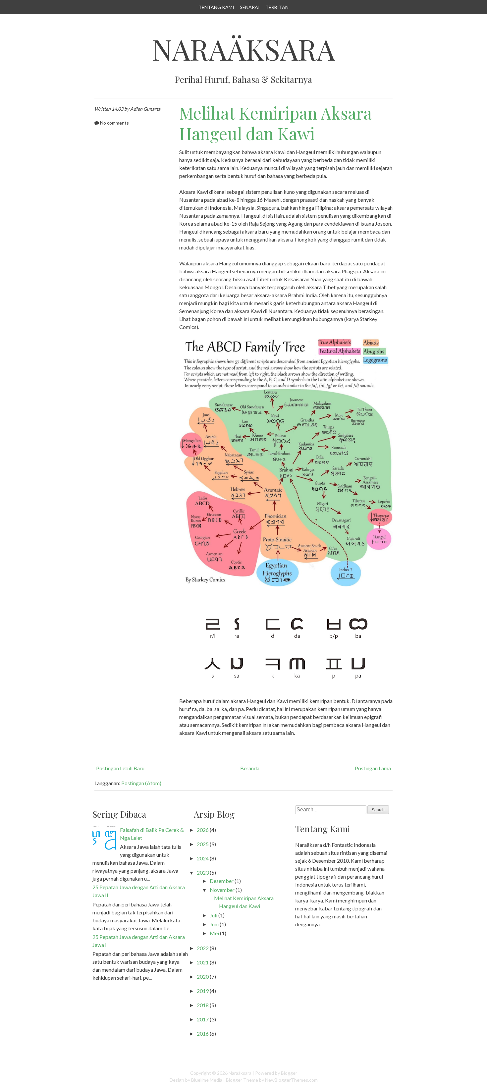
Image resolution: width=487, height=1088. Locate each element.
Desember (222, 881)
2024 (203, 858)
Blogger (289, 1073)
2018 (203, 1005)
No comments (114, 123)
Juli (213, 915)
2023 (203, 872)
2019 (203, 991)
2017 (203, 1019)
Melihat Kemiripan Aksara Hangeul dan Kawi (275, 123)
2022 (203, 948)
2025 (203, 844)
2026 (203, 830)
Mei (214, 933)
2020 (203, 976)
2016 (203, 1033)
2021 (203, 962)
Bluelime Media (206, 1080)
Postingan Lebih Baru (120, 768)
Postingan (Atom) (141, 783)
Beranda (249, 768)
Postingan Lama (373, 768)
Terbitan (277, 7)
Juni (214, 924)
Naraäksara (243, 49)
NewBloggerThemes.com (291, 1080)
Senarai (250, 7)
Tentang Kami (216, 7)
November (222, 890)
